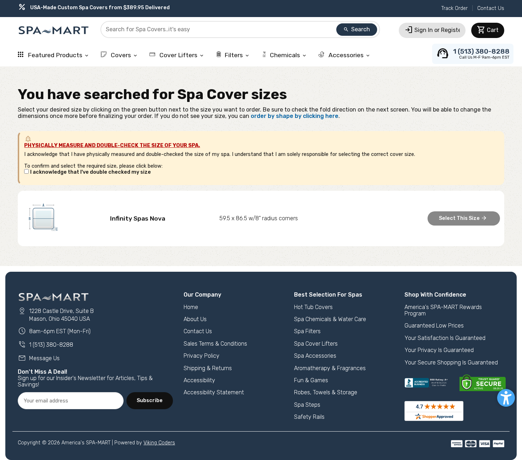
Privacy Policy (201, 355)
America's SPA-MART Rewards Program (443, 310)
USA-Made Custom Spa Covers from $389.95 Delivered (94, 8)
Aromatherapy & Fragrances (330, 368)
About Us (195, 319)
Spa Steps (307, 404)
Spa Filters (307, 331)
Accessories (349, 55)
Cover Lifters (181, 55)
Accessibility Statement (214, 392)
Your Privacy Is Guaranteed (439, 350)
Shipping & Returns (208, 368)
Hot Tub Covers (313, 307)
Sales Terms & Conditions (215, 343)
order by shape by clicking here (294, 116)
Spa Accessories (315, 355)
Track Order (454, 8)
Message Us (39, 358)
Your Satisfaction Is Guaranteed (444, 338)
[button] (506, 398)
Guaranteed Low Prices (434, 325)
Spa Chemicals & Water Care (330, 319)
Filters (237, 55)
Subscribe (150, 400)
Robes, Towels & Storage (325, 392)
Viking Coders (159, 443)
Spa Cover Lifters (316, 343)
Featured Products (57, 55)
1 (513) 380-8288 (45, 344)
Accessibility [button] (199, 380)
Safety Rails (309, 416)
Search (356, 29)
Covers (123, 55)
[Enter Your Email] (71, 400)
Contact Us (490, 8)
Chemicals (288, 55)
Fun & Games (311, 380)
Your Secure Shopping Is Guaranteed (451, 362)
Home (191, 307)
